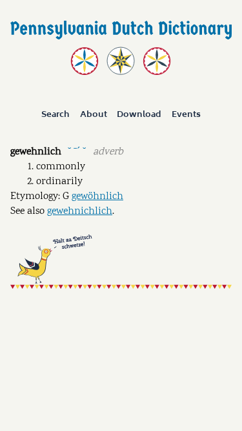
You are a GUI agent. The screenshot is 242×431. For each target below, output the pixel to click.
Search (55, 115)
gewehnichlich (79, 211)
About (93, 115)
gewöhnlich (97, 196)
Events (186, 115)
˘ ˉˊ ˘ (77, 150)
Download (139, 115)
